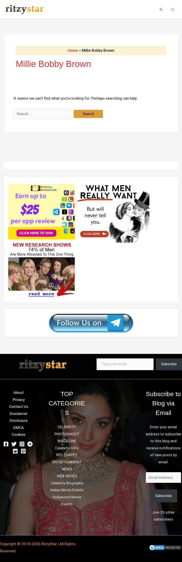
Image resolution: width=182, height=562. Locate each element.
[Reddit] (15, 451)
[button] (161, 10)
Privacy (19, 399)
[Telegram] (30, 444)
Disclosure (19, 420)
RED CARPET (66, 455)
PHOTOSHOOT (66, 434)
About (19, 392)
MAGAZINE (66, 441)
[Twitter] (14, 444)
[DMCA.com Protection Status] (165, 547)
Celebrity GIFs (67, 448)
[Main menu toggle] (173, 9)
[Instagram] (22, 444)
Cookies (18, 434)
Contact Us (18, 406)
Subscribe (169, 364)
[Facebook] (6, 444)
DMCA (18, 427)
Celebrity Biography (67, 483)
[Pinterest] (23, 451)
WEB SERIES (67, 476)
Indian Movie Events (66, 490)
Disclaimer (19, 413)
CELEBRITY (66, 427)
